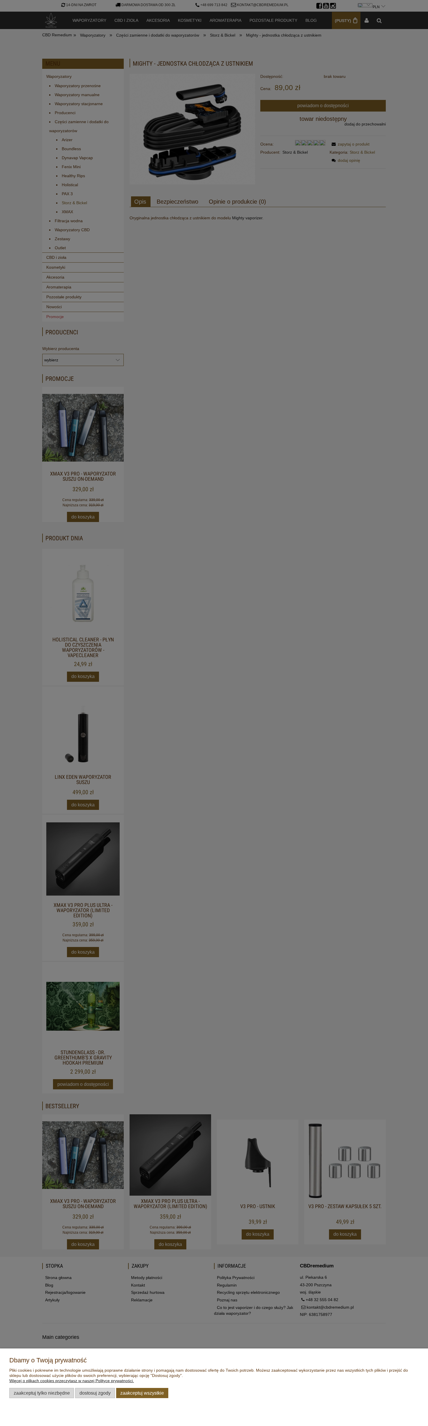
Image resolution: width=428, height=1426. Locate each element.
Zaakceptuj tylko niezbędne (42, 1392)
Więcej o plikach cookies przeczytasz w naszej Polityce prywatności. (71, 1380)
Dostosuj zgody (95, 1392)
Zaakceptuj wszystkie (142, 1392)
